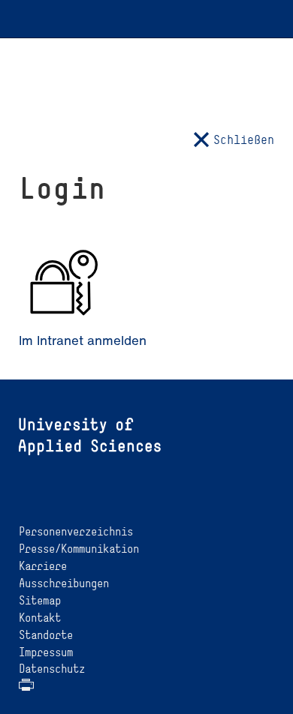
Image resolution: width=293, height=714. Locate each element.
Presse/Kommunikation (79, 549)
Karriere (43, 566)
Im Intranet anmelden (82, 340)
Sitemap (40, 600)
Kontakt (40, 617)
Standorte (46, 635)
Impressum (46, 652)
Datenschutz (52, 669)
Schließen (243, 139)
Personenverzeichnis (76, 531)
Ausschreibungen (64, 583)
